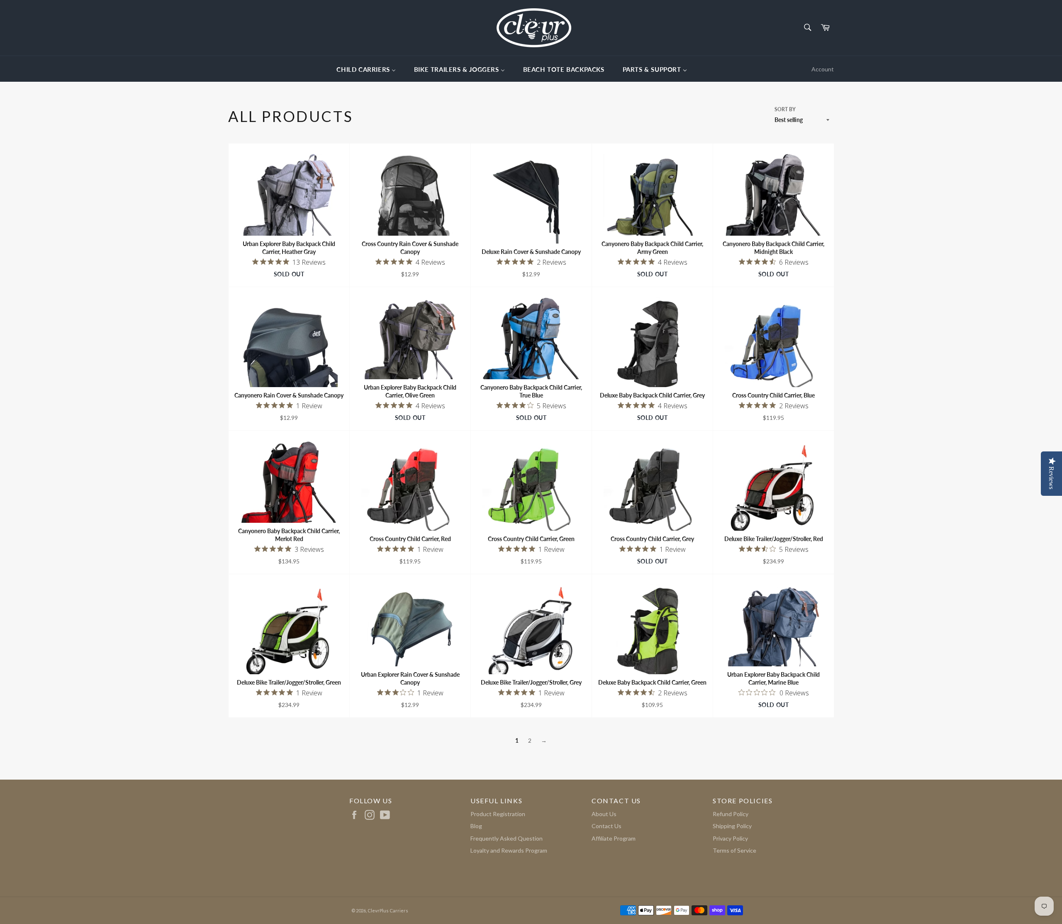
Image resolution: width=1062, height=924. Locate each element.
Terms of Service (734, 850)
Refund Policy (730, 813)
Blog (476, 825)
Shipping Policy (732, 825)
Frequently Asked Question (506, 838)
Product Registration (497, 813)
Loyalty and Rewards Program (508, 850)
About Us (604, 813)
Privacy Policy (730, 838)
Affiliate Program (614, 838)
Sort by (785, 109)
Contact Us (606, 825)
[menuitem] (365, 69)
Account (822, 69)
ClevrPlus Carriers (388, 910)
